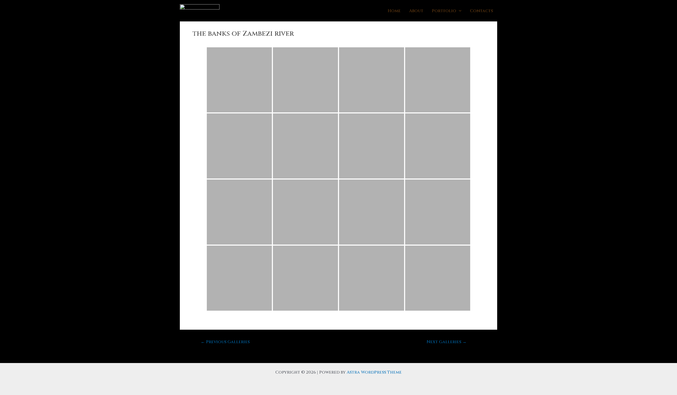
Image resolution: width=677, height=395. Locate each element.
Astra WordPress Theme (374, 372)
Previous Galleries (225, 342)
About (416, 11)
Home (394, 11)
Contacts (481, 11)
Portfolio (444, 11)
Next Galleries (446, 342)
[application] (458, 10)
